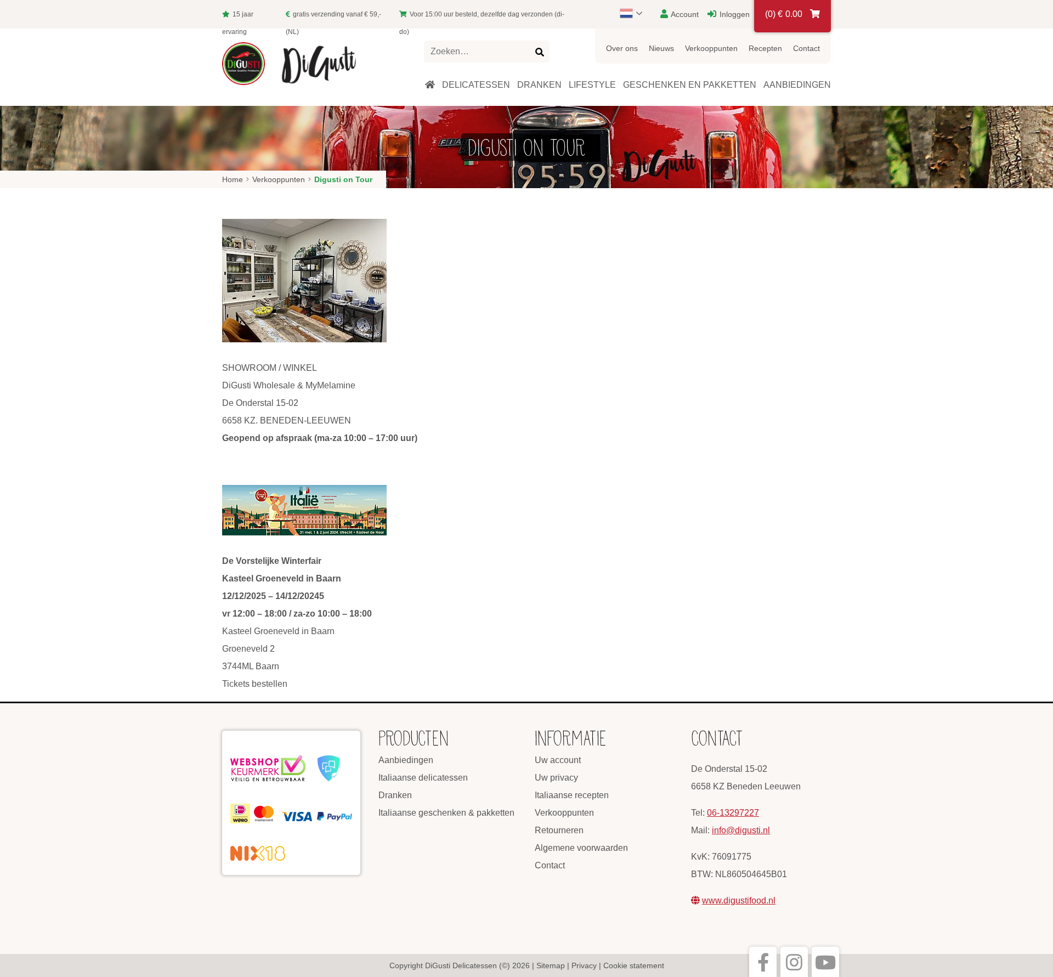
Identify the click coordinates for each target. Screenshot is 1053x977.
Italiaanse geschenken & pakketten (446, 812)
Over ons (622, 48)
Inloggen (733, 14)
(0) (783, 14)
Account (684, 14)
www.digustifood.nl (738, 900)
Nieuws (661, 48)
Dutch (636, 13)
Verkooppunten (711, 48)
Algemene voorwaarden (581, 847)
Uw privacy (556, 777)
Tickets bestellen (254, 683)
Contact (806, 48)
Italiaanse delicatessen (423, 777)
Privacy (584, 965)
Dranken (395, 795)
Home (232, 179)
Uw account (558, 760)
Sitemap (550, 965)
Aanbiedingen (405, 760)
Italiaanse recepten (572, 795)
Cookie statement (633, 965)
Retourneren (559, 830)
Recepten (765, 48)
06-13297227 (733, 812)
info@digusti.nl (741, 830)
